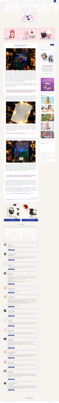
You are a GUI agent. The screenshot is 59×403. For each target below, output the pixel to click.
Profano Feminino (7, 401)
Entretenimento (22, 1)
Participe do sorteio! (26, 191)
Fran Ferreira (11, 371)
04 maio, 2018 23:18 (10, 289)
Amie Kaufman (8, 199)
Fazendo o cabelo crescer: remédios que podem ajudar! (47, 113)
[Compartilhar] (36, 197)
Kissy (9, 264)
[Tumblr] (43, 66)
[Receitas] (12, 40)
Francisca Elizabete (12, 352)
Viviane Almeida (11, 288)
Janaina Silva (10, 339)
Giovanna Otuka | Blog (12, 254)
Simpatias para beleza (47, 104)
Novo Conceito (22, 199)
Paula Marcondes (11, 310)
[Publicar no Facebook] (33, 197)
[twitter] (49, 66)
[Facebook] (52, 66)
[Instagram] (47, 66)
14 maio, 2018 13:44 (10, 331)
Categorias (35, 1)
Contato (41, 1)
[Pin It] (34, 197)
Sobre (10, 1)
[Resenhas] (29, 40)
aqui (31, 193)
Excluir (13, 292)
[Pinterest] (45, 66)
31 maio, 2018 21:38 (10, 384)
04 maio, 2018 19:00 (10, 274)
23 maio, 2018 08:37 (10, 353)
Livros (14, 1)
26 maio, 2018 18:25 (10, 363)
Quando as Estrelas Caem (29, 199)
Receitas (29, 1)
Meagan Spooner (16, 199)
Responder (10, 292)
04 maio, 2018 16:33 (10, 255)
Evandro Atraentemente (13, 383)
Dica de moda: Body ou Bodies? (47, 130)
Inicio (5, 1)
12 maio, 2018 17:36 (10, 321)
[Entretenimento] (47, 40)
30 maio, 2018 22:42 (10, 372)
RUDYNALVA (10, 273)
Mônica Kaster (11, 362)
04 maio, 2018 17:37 (10, 265)
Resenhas (35, 199)
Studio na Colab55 (43, 155)
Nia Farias (10, 244)
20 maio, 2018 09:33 (10, 340)
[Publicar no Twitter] (32, 197)
